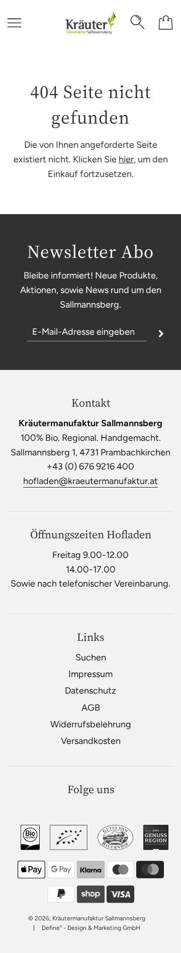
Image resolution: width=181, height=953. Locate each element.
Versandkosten (91, 740)
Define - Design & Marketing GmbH (91, 927)
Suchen (90, 657)
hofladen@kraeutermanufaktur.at (90, 481)
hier (126, 159)
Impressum (90, 674)
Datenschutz (90, 690)
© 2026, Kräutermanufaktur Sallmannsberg (86, 918)
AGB (90, 707)
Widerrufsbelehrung (90, 724)
